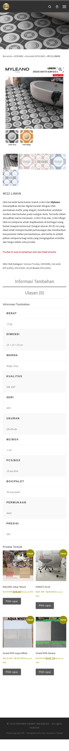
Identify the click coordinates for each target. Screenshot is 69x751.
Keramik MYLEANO (35, 56)
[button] (60, 69)
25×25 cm (11, 429)
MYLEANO (45, 268)
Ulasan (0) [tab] (34, 293)
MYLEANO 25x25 (23, 268)
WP (22, 733)
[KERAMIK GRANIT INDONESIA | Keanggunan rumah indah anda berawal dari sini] (6, 6)
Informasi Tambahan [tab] (34, 281)
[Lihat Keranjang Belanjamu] (57, 6)
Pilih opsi (12, 601)
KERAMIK (18, 56)
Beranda (7, 56)
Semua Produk (32, 264)
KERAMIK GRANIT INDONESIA (32, 723)
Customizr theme (54, 733)
